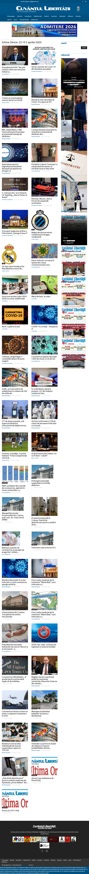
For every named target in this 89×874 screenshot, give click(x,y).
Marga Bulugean (35, 104)
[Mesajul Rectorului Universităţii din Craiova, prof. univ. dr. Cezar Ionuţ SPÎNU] (15, 504)
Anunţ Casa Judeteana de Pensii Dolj (42, 779)
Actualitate (28, 16)
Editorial (19, 16)
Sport (15, 19)
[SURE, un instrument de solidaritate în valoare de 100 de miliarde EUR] (15, 377)
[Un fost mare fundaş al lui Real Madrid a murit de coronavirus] (15, 254)
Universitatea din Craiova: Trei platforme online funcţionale (13, 614)
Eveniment (62, 16)
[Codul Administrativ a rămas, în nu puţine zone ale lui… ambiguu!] (74, 166)
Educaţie (78, 16)
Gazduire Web (25, 865)
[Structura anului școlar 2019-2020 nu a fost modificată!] (15, 284)
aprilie (12, 39)
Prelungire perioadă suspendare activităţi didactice (40, 483)
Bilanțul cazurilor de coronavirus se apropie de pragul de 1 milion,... (13, 550)
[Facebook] (83, 1)
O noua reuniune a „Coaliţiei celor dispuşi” (74, 83)
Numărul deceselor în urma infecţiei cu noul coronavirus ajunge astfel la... (14, 582)
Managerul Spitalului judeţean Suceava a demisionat (40, 713)
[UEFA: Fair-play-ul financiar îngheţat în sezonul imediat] (44, 632)
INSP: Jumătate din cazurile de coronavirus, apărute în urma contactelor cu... (14, 488)
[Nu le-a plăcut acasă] (15, 314)
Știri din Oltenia (24, 19)
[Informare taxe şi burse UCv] (44, 538)
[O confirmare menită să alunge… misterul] (74, 104)
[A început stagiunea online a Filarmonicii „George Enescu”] (15, 219)
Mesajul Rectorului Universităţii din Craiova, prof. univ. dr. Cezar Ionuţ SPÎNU (13, 516)
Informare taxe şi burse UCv (43, 547)
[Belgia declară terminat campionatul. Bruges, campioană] (44, 220)
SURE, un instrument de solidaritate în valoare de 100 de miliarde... (14, 391)
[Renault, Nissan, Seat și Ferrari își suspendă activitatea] (44, 187)
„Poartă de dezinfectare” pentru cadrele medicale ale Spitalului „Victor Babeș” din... (15, 780)
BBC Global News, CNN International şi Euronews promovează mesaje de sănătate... (13, 133)
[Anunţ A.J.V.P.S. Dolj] (15, 798)
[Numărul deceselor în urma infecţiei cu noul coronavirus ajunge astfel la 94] (15, 568)
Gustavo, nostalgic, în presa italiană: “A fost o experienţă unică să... (14, 455)
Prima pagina (11, 16)
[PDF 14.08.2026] (74, 291)
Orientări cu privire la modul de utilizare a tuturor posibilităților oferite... (43, 746)
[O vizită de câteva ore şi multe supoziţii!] (74, 135)
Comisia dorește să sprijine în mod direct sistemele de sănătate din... (44, 132)
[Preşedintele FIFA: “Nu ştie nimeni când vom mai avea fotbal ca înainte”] (15, 55)
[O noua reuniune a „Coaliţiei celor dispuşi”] (74, 197)
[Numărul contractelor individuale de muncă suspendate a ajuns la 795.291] (15, 732)
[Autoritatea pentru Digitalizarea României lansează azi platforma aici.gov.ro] (15, 152)
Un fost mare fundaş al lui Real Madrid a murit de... (13, 267)
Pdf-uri (66, 238)
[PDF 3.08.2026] (74, 353)
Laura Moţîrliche (35, 171)
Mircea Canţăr (35, 458)
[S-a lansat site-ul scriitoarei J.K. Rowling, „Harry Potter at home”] (15, 184)
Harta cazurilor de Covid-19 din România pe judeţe (43, 68)
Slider (33, 161)
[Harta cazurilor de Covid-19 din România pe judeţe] (44, 55)
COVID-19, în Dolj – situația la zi (44, 327)
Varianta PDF (67, 211)
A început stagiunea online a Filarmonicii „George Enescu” (15, 232)
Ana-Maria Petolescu (36, 71)
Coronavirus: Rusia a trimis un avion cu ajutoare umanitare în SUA (15, 713)
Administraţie (38, 16)
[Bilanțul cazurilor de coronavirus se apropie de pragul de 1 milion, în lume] (15, 538)
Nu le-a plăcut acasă (11, 326)
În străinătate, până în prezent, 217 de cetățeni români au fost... (41, 391)
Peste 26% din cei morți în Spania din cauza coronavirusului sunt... (42, 262)
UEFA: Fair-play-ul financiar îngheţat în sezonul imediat (43, 646)
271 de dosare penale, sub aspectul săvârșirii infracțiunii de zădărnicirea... (14, 423)
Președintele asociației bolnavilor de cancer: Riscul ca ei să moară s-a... (15, 647)
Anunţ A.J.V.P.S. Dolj (10, 810)
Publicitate (34, 19)
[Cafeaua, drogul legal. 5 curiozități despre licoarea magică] (15, 345)
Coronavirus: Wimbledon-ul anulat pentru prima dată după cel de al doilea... (14, 679)
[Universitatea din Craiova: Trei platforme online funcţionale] (15, 600)
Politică (46, 16)
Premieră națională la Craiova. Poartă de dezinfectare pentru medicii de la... (43, 521)
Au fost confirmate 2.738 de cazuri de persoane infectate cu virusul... (43, 423)
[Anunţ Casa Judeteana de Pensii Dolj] (44, 766)
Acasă (3, 39)
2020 (8, 39)
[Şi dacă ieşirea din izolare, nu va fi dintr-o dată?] (44, 441)
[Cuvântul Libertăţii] (44, 9)
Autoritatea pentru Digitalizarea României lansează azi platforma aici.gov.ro (12, 167)
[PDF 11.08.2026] (74, 322)
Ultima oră (34, 96)
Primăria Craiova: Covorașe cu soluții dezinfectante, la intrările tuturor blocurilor (44, 166)
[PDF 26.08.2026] (74, 260)
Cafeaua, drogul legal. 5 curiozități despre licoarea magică (13, 359)
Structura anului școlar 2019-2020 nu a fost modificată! (15, 297)
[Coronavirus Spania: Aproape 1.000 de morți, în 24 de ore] (44, 345)
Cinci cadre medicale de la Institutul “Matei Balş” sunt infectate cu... (43, 582)
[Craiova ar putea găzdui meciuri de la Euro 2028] (15, 87)
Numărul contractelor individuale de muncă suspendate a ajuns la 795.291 (11, 747)
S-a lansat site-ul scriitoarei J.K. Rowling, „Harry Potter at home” (14, 195)
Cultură (9, 19)
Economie (54, 16)
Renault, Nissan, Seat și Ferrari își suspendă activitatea (41, 201)
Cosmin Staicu (5, 74)
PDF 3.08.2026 (68, 241)
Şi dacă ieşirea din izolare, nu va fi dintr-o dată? (43, 454)
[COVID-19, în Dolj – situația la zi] (44, 314)
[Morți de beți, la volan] (44, 284)
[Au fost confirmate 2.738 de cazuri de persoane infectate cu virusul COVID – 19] (44, 409)
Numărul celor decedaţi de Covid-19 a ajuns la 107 (42, 101)
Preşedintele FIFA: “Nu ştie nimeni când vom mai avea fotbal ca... (13, 69)
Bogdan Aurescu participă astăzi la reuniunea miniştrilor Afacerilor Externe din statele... (44, 680)
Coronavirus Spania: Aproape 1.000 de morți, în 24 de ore (44, 358)
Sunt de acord (53, 873)
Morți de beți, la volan (40, 296)
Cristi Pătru (5, 301)
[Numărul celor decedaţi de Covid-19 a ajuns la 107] (44, 88)
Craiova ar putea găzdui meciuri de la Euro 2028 (12, 99)
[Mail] (85, 1)
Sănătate (70, 16)
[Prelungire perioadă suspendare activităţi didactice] (44, 472)
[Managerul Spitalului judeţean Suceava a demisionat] (44, 699)
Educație (34, 478)
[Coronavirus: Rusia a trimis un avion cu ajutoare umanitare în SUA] (15, 699)
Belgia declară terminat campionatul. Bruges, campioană (41, 234)
